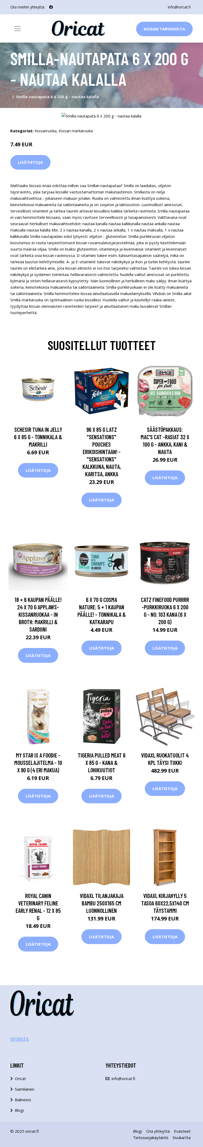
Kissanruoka (46, 130)
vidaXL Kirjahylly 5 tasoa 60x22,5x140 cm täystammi (165, 903)
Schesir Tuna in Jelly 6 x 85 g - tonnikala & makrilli (38, 437)
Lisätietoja (30, 162)
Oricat (20, 1078)
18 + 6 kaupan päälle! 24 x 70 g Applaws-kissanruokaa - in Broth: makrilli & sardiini (38, 614)
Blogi (19, 1110)
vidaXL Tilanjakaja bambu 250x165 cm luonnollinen (101, 903)
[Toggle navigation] (17, 29)
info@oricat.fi (179, 7)
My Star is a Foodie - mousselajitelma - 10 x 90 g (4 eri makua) (38, 762)
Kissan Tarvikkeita (164, 28)
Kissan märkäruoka (76, 130)
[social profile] (51, 7)
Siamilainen (24, 1089)
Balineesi (23, 1099)
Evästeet (182, 1131)
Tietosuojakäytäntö (150, 1137)
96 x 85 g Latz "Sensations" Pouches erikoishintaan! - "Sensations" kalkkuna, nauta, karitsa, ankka (101, 451)
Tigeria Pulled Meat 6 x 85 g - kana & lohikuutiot (102, 762)
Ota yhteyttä (158, 1131)
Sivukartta (182, 1137)
